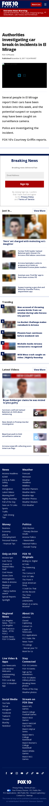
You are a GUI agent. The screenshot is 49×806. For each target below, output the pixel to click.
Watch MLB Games (27, 718)
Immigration (7, 489)
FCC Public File (28, 638)
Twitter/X (6, 716)
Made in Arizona (9, 582)
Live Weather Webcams (8, 669)
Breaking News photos (29, 684)
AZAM (5, 476)
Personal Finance (9, 540)
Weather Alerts (28, 492)
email (37, 773)
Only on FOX (9, 553)
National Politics (29, 543)
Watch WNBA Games (28, 752)
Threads (5, 719)
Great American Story (29, 584)
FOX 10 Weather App (9, 684)
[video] (24, 385)
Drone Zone (7, 575)
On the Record (28, 591)
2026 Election (28, 528)
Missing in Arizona (6, 586)
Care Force (7, 561)
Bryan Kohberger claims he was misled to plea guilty (24, 401)
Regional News (7, 615)
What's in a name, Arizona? (30, 605)
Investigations (8, 578)
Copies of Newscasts (27, 630)
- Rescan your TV (29, 648)
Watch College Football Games (29, 713)
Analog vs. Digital (29, 561)
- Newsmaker (28, 540)
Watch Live (36, 5)
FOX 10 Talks (28, 576)
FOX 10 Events (28, 668)
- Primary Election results (30, 532)
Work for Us (27, 651)
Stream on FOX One (28, 701)
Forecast (26, 473)
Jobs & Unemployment (9, 535)
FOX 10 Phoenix (8, 55)
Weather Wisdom (30, 502)
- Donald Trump (29, 547)
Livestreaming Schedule (8, 675)
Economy (6, 531)
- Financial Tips (8, 543)
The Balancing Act (28, 568)
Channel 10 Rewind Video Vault (8, 566)
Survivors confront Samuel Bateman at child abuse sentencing (13, 412)
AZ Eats (25, 564)
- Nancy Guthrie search (9, 592)
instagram (17, 773)
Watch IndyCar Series (28, 730)
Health (5, 485)
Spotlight (6, 600)
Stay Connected (29, 660)
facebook (6, 773)
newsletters (42, 773)
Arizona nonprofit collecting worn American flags (16, 447)
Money (6, 524)
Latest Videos (10, 369)
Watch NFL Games (27, 707)
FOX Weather (28, 505)
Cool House (7, 572)
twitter (11, 773)
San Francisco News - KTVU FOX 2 (8, 631)
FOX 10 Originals (27, 555)
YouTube (6, 703)
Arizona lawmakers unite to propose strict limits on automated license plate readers (32, 265)
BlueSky (5, 722)
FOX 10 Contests (29, 665)
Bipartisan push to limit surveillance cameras (12, 435)
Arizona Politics (29, 537)
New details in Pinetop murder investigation (15, 423)
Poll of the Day (8, 502)
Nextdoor (6, 726)
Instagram (6, 709)
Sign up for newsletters (27, 673)
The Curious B (28, 573)
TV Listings (27, 645)
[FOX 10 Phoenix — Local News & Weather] (10, 4)
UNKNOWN (27, 600)
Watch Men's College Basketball (28, 737)
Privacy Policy (27, 197)
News (5, 469)
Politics (26, 524)
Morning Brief (8, 495)
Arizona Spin (7, 557)
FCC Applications (29, 635)
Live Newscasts (9, 665)
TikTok (5, 706)
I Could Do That (29, 588)
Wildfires (26, 485)
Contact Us (27, 626)
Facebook (6, 713)
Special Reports (9, 596)
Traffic (5, 511)
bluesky (32, 773)
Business (6, 528)
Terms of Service (26, 199)
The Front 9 (27, 579)
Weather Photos (29, 498)
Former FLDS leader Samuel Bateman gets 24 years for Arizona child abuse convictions (31, 253)
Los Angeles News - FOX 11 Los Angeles (8, 623)
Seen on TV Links (9, 505)
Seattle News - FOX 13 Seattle (8, 637)
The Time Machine (26, 596)
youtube (22, 773)
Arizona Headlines (10, 473)
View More (39, 210)
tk (27, 773)
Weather (27, 469)
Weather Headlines (26, 481)
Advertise (26, 617)
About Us (28, 613)
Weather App (28, 495)
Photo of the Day (30, 689)
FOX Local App (8, 680)
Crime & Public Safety (8, 481)
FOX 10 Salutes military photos (29, 678)
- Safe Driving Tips (8, 516)
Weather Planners (30, 489)
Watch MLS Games (27, 757)
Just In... (7, 210)
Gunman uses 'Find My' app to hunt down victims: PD (30, 276)
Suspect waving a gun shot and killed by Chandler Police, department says (31, 289)
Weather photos (29, 692)
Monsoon (26, 476)
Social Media (9, 699)
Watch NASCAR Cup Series (29, 724)
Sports (5, 508)
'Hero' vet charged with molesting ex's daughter (24, 242)
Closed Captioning (27, 621)
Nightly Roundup (9, 498)
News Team (27, 641)
